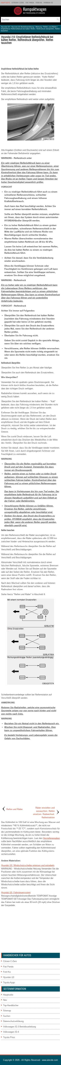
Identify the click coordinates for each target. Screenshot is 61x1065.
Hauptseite (5, 3)
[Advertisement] (30, 56)
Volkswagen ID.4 (11, 1032)
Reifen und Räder (50, 27)
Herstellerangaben (51, 838)
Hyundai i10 (48, 3)
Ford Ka (39, 3)
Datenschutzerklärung (13, 1021)
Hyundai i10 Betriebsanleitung (22, 27)
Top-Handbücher (10, 1005)
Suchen (6, 1016)
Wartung (38, 27)
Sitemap (7, 1010)
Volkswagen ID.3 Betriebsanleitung (19, 1026)
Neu (5, 1000)
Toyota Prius (9, 1037)
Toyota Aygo (9, 982)
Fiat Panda (30, 3)
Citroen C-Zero (18, 3)
